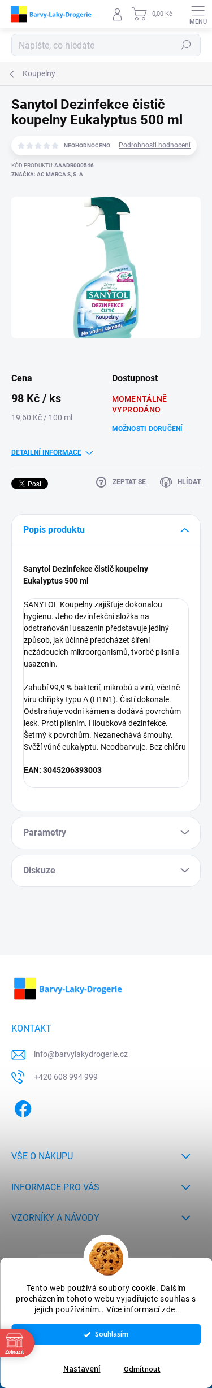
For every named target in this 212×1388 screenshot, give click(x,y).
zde (168, 1309)
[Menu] (198, 14)
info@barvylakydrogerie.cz (81, 1054)
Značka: (47, 174)
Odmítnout (142, 1369)
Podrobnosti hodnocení (155, 145)
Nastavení (82, 1369)
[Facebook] (21, 1106)
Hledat (186, 45)
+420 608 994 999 (66, 1076)
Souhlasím (111, 1334)
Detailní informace (46, 452)
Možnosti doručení (147, 429)
